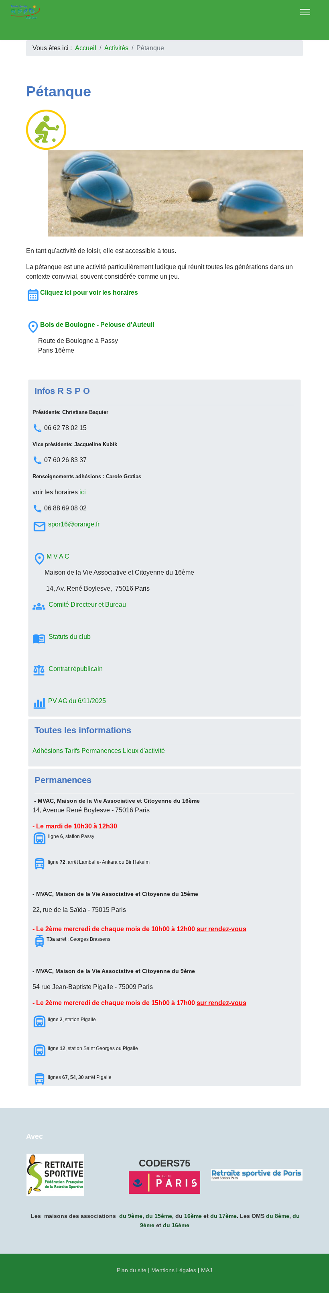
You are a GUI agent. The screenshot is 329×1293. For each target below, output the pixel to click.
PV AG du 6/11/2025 (77, 700)
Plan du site (131, 1270)
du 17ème (223, 1216)
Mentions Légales (173, 1270)
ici (82, 492)
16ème (193, 1216)
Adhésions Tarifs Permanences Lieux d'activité (98, 750)
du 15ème (159, 1216)
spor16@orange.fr (74, 524)
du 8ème (277, 1216)
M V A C (58, 556)
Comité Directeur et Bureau (87, 604)
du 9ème (130, 1216)
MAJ (206, 1270)
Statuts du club (70, 636)
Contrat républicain (76, 668)
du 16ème (176, 1225)
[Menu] (305, 12)
